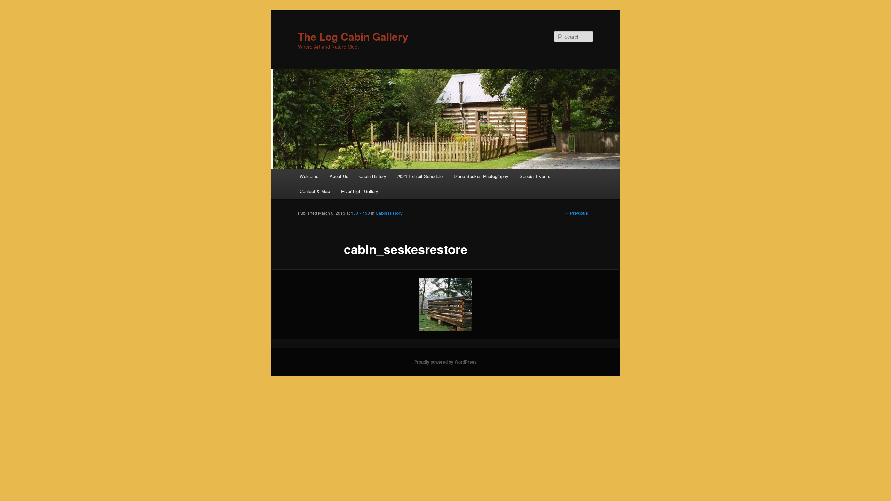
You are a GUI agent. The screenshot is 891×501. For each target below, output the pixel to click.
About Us (339, 176)
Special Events (535, 176)
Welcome (309, 176)
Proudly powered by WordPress (445, 362)
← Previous (576, 213)
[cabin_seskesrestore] (445, 304)
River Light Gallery (359, 191)
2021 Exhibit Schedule (420, 176)
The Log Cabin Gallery (353, 36)
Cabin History (372, 176)
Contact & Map (315, 191)
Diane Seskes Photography (481, 176)
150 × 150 (360, 213)
